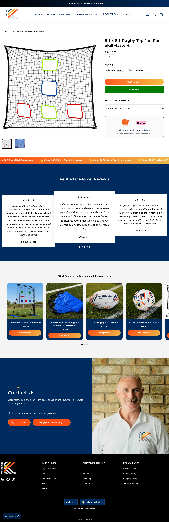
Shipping (120, 70)
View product (25, 332)
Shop (44, 474)
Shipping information (117, 109)
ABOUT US (109, 14)
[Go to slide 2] (84, 344)
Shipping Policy (130, 479)
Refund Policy (129, 469)
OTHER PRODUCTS (86, 14)
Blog (44, 483)
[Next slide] (165, 311)
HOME (38, 14)
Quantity (111, 52)
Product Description (117, 100)
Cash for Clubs (49, 479)
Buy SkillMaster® (50, 469)
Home (7, 31)
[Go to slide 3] (87, 344)
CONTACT (128, 14)
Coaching (87, 479)
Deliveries (87, 474)
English (69, 502)
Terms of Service (131, 483)
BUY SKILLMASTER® (59, 14)
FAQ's (85, 469)
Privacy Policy (129, 474)
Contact (86, 483)
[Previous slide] (3, 311)
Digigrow (89, 519)
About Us (46, 488)
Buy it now (134, 89)
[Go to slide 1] (82, 344)
